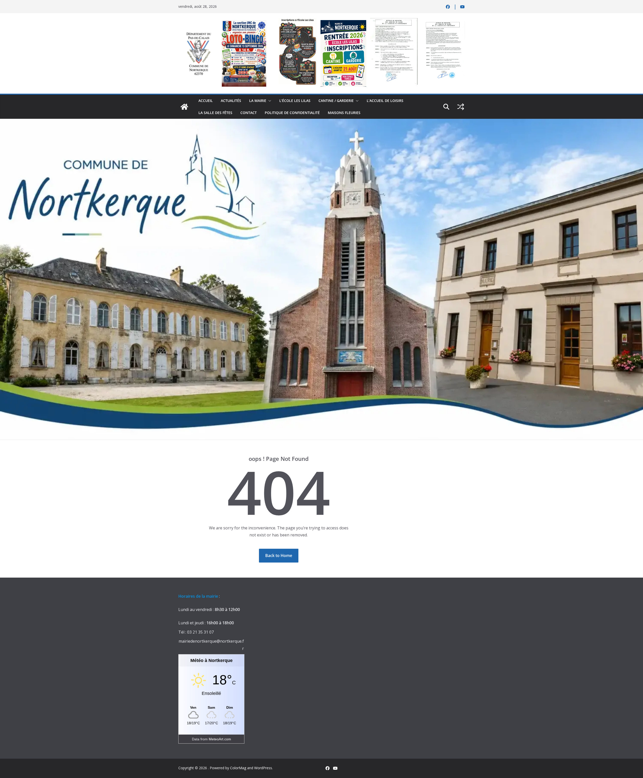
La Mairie (257, 100)
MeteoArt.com (220, 739)
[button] (268, 100)
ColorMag (238, 767)
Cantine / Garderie (336, 100)
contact (248, 112)
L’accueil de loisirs (385, 100)
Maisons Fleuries (344, 112)
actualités (231, 100)
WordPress (263, 767)
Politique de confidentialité (292, 112)
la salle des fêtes (215, 112)
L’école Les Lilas (294, 100)
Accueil (205, 100)
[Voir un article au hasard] (461, 107)
